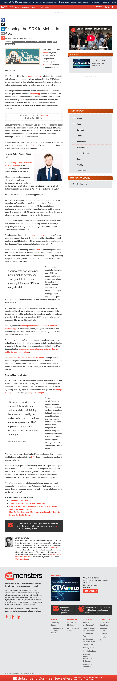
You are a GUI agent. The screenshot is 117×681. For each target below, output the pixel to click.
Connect (78, 129)
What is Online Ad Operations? (89, 629)
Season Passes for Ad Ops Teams (57, 630)
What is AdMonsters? (88, 624)
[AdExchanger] (64, 2)
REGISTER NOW (91, 591)
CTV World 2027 (99, 60)
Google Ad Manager (36, 392)
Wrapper (35, 7)
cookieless (79, 170)
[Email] (2, 33)
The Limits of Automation (20, 500)
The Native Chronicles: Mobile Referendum (28, 503)
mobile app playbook (39, 235)
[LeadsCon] (105, 2)
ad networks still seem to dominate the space (26, 357)
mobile (77, 118)
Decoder (25, 7)
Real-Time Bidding (40, 42)
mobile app (35, 93)
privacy (78, 164)
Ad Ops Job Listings (71, 624)
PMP (33, 457)
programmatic (81, 147)
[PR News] (73, 2)
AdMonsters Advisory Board (89, 640)
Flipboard (47, 64)
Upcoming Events (55, 624)
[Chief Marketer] (49, 2)
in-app (49, 42)
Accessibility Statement (88, 665)
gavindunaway (10, 44)
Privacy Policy (88, 648)
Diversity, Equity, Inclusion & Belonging (87, 657)
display (39, 76)
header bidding (81, 153)
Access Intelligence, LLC (15, 673)
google (78, 135)
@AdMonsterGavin (21, 559)
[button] (106, 6)
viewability (79, 141)
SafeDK (39, 249)
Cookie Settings (89, 651)
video (30, 76)
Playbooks (45, 7)
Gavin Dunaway (13, 38)
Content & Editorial (103, 629)
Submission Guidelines (104, 624)
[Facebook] (2, 20)
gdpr (77, 159)
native (45, 52)
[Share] (2, 38)
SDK (54, 42)
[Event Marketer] (83, 2)
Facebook (103, 633)
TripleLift (43, 115)
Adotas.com (55, 547)
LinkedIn (103, 637)
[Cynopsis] (95, 2)
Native (21, 42)
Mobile (15, 42)
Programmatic (29, 42)
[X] (2, 24)
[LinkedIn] (2, 29)
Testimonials (88, 644)
